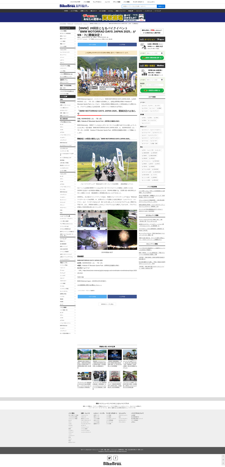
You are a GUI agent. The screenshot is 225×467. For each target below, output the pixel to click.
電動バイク (62, 43)
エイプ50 (151, 150)
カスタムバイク (63, 110)
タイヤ (61, 304)
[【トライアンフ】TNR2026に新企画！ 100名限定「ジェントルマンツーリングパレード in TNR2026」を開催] (100, 376)
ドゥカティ (62, 137)
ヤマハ (61, 127)
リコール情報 (63, 46)
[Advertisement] (107, 326)
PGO (61, 212)
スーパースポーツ (156, 129)
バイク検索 (87, 2)
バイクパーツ (63, 68)
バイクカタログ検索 (73, 416)
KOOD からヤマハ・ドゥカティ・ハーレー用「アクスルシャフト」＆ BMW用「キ (151, 225)
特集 (61, 99)
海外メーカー (63, 38)
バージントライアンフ (86, 432)
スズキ (61, 129)
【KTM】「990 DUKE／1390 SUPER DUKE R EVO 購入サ (151, 258)
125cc (150, 117)
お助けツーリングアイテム (66, 256)
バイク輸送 (108, 416)
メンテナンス (148, 11)
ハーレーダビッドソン (65, 135)
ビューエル (62, 189)
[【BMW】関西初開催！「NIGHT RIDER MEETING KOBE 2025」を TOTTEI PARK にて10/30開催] (115, 354)
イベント (85, 23)
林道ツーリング (63, 246)
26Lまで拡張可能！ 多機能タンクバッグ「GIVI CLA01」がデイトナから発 (152, 196)
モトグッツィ (63, 199)
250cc (144, 120)
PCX (144, 150)
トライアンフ (63, 140)
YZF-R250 (156, 161)
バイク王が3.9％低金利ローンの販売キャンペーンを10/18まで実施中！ (152, 249)
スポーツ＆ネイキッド (86, 420)
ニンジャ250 (146, 177)
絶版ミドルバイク (121, 11)
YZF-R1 (145, 166)
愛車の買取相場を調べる (152, 57)
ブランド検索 (116, 2)
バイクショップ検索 (73, 418)
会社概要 (133, 415)
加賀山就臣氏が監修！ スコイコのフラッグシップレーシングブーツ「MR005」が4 (152, 205)
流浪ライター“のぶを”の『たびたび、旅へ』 (66, 235)
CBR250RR (146, 153)
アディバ (62, 205)
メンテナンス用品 (64, 288)
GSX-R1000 (157, 172)
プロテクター (63, 280)
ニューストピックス (65, 52)
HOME (66, 11)
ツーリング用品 (63, 265)
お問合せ (133, 422)
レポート (62, 60)
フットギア (62, 275)
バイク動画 (62, 41)
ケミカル (62, 286)
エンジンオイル (63, 291)
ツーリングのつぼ (64, 226)
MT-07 (151, 163)
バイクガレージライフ (111, 418)
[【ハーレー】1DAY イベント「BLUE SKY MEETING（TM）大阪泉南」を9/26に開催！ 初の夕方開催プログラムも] (130, 354)
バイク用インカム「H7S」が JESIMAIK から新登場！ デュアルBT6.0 (152, 191)
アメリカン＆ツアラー (86, 423)
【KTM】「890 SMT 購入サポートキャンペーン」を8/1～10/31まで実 (151, 267)
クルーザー (154, 140)
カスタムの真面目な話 (65, 229)
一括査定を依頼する (152, 90)
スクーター (146, 143)
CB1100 (145, 158)
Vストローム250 (147, 172)
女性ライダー (96, 420)
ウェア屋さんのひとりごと (66, 223)
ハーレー (153, 108)
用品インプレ (64, 262)
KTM (61, 210)
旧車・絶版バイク (64, 113)
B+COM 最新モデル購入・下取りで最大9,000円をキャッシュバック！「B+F (152, 262)
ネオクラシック (158, 132)
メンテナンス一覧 (64, 151)
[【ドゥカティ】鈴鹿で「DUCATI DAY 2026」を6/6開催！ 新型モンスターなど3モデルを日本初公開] (130, 376)
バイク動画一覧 (63, 310)
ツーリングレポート (65, 259)
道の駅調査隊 (63, 244)
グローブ (62, 278)
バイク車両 (63, 31)
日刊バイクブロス (64, 82)
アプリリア (62, 202)
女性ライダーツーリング (66, 254)
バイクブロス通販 (64, 93)
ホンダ (61, 124)
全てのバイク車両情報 (65, 33)
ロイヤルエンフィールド (66, 145)
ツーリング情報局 (64, 251)
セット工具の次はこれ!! (65, 157)
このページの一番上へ (223, 456)
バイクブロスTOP (75, 2)
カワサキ (62, 132)
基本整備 (62, 160)
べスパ (70, 433)
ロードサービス (109, 422)
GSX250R (156, 169)
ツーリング (158, 11)
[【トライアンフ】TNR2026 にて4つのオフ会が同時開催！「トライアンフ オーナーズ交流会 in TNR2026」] (84, 376)
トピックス (139, 11)
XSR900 (152, 166)
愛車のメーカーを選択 (152, 53)
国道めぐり (62, 241)
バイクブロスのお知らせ (67, 91)
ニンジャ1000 (146, 180)
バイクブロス (63, 23)
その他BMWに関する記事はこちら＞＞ (89, 285)
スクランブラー (153, 135)
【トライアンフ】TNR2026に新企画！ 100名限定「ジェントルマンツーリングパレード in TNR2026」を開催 (99, 386)
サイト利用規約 (134, 420)
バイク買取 (126, 2)
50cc (144, 117)
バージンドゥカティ (85, 430)
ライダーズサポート (138, 2)
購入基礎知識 (64, 118)
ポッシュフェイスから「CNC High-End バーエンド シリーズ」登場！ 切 (152, 234)
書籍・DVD (62, 88)
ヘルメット (62, 267)
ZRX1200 (155, 180)
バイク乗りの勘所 (64, 221)
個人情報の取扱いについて (137, 418)
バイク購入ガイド (64, 107)
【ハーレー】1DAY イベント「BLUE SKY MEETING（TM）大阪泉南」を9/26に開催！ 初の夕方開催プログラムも (130, 364)
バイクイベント (98, 39)
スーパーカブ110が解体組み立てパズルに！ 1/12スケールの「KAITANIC (151, 210)
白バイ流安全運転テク (65, 333)
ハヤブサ (154, 174)
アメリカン (146, 140)
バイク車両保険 (109, 420)
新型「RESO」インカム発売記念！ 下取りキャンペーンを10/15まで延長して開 (152, 253)
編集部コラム (64, 79)
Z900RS (155, 177)
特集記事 (130, 11)
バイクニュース (78, 23)
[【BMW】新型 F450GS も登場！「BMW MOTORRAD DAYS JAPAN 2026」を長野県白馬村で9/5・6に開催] (84, 354)
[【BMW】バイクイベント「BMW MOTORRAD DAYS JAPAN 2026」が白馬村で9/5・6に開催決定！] (100, 354)
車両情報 (62, 102)
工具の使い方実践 (64, 162)
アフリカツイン (147, 161)
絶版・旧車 (154, 143)
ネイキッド (146, 129)
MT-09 (158, 163)
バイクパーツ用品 (65, 65)
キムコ (70, 439)
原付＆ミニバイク (85, 418)
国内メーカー (63, 36)
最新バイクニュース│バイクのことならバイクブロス (112, 403)
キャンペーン (63, 54)
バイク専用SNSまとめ (66, 74)
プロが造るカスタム (65, 122)
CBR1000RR (153, 155)
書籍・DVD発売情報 (65, 85)
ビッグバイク (146, 123)
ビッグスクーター (85, 422)
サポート (62, 62)
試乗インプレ (84, 11)
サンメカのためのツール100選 (66, 154)
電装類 (61, 299)
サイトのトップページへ (223, 460)
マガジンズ (70, 23)
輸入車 (110, 39)
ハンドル (62, 296)
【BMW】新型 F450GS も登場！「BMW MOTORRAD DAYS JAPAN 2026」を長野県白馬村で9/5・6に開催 (84, 364)
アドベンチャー (155, 138)
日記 (120, 416)
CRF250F (154, 153)
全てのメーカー (72, 442)
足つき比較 (102, 11)
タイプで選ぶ (74, 11)
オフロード (146, 138)
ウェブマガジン (97, 2)
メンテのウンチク (64, 168)
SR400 (145, 163)
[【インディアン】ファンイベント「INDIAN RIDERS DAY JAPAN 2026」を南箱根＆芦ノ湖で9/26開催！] (115, 376)
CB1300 (153, 158)
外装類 (61, 301)
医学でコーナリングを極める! (67, 231)
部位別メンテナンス (65, 165)
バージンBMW (84, 428)
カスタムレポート (122, 420)
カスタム (110, 11)
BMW (92, 39)
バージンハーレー (85, 427)
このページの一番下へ (223, 463)
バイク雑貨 (62, 283)
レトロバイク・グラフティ (66, 218)
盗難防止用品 (63, 293)
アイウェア (62, 273)
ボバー (145, 135)
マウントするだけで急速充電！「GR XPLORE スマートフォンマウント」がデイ (151, 201)
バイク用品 (62, 71)
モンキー (159, 150)
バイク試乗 (108, 423)
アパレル (62, 270)
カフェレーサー (147, 132)
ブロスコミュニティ (123, 415)
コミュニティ (151, 2)
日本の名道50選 (64, 249)
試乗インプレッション (65, 105)
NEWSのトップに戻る (107, 304)
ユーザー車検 (63, 170)
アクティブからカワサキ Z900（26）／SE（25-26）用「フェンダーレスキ (150, 220)
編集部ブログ (96, 423)
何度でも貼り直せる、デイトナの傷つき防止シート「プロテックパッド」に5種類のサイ (152, 238)
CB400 (145, 155)
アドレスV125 (146, 169)
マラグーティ (63, 207)
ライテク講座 (96, 418)
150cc (156, 117)
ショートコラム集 (65, 216)
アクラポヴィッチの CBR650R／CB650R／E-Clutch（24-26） (151, 229)
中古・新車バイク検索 (73, 415)
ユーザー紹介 (96, 422)
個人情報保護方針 (135, 416)
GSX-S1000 (146, 174)
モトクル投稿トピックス (66, 76)
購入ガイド (94, 11)
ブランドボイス (122, 422)
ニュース (107, 2)
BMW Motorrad (63, 142)
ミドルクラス (153, 120)
